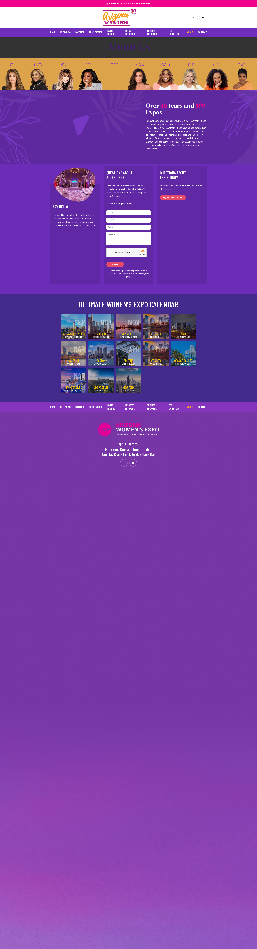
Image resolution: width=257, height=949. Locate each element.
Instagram (194, 17)
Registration (96, 32)
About (190, 32)
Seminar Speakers (152, 32)
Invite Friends (111, 32)
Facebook (203, 17)
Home (52, 32)
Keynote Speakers (130, 32)
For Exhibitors (174, 32)
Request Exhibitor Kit (173, 197)
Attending (65, 32)
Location (79, 32)
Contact (202, 32)
